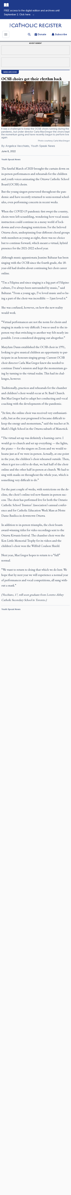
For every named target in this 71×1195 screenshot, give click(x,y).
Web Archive (10, 72)
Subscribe (61, 34)
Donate (42, 34)
